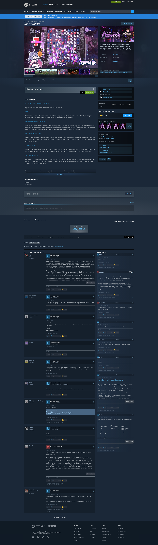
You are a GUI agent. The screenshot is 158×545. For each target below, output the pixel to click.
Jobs (91, 531)
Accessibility (105, 531)
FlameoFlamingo (33, 490)
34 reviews (31, 493)
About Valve (93, 528)
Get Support (121, 534)
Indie (112, 136)
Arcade (110, 72)
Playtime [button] (70, 237)
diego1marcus (33, 446)
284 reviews (31, 297)
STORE (45, 5)
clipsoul (31, 255)
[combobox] (110, 11)
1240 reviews (32, 258)
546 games (31, 491)
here (53, 208)
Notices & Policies (107, 534)
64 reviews (31, 430)
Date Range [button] (61, 237)
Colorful (115, 72)
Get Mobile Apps (122, 531)
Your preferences (129, 221)
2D (128, 72)
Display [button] (79, 237)
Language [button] (50, 237)
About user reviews (119, 221)
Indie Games (34, 21)
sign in (123, 1)
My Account (121, 537)
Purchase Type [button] (40, 237)
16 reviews (31, 344)
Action (106, 72)
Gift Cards (76, 540)
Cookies (104, 537)
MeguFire (31, 382)
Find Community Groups (106, 152)
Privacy (104, 528)
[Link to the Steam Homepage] (30, 6)
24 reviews (31, 362)
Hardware (92, 534)
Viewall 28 (129, 126)
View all (131, 202)
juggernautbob (33, 295)
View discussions (104, 150)
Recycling (92, 537)
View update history (105, 145)
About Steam (77, 528)
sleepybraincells (33, 316)
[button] (27, 12)
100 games (31, 256)
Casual (101, 72)
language (129, 1)
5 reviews (31, 384)
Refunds (104, 540)
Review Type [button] (28, 237)
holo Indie (115, 61)
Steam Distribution (79, 537)
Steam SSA (77, 531)
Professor (31, 360)
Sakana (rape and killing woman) (37, 401)
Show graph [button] (128, 237)
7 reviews (31, 317)
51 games (31, 429)
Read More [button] (90, 283)
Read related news (104, 147)
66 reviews (31, 402)
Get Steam (120, 528)
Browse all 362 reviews (60, 517)
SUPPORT (69, 5)
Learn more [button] (127, 115)
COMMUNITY (53, 5)
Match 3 (125, 72)
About (62, 5)
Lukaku (31, 427)
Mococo (31, 342)
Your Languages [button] (33, 242)
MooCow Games (116, 60)
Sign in (27, 80)
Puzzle (120, 72)
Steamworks (77, 534)
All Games (26, 21)
